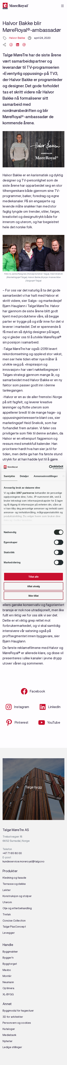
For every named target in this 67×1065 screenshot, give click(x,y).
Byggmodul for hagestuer (18, 1010)
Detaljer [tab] (24, 476)
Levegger (9, 932)
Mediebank (9, 1035)
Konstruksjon (11, 896)
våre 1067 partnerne (22, 492)
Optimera (8, 988)
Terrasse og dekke (14, 884)
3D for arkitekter (13, 1016)
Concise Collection (14, 920)
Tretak (7, 914)
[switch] (58, 542)
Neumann (8, 982)
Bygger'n (8, 957)
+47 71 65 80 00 (12, 853)
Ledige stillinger (12, 1047)
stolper (27, 896)
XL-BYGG (8, 994)
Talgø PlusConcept (14, 926)
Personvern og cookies (17, 1022)
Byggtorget (10, 963)
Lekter (7, 890)
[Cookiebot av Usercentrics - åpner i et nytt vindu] (49, 467)
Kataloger (9, 1029)
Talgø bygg (33, 788)
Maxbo (7, 970)
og (20, 896)
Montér (7, 976)
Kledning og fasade (14, 877)
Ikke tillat (33, 595)
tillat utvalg (33, 586)
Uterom (7, 902)
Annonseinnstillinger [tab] (46, 476)
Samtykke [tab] (9, 476)
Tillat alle (33, 576)
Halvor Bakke (17, 38)
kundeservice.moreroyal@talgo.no (23, 861)
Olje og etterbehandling (17, 908)
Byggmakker (10, 951)
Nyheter (8, 1041)
